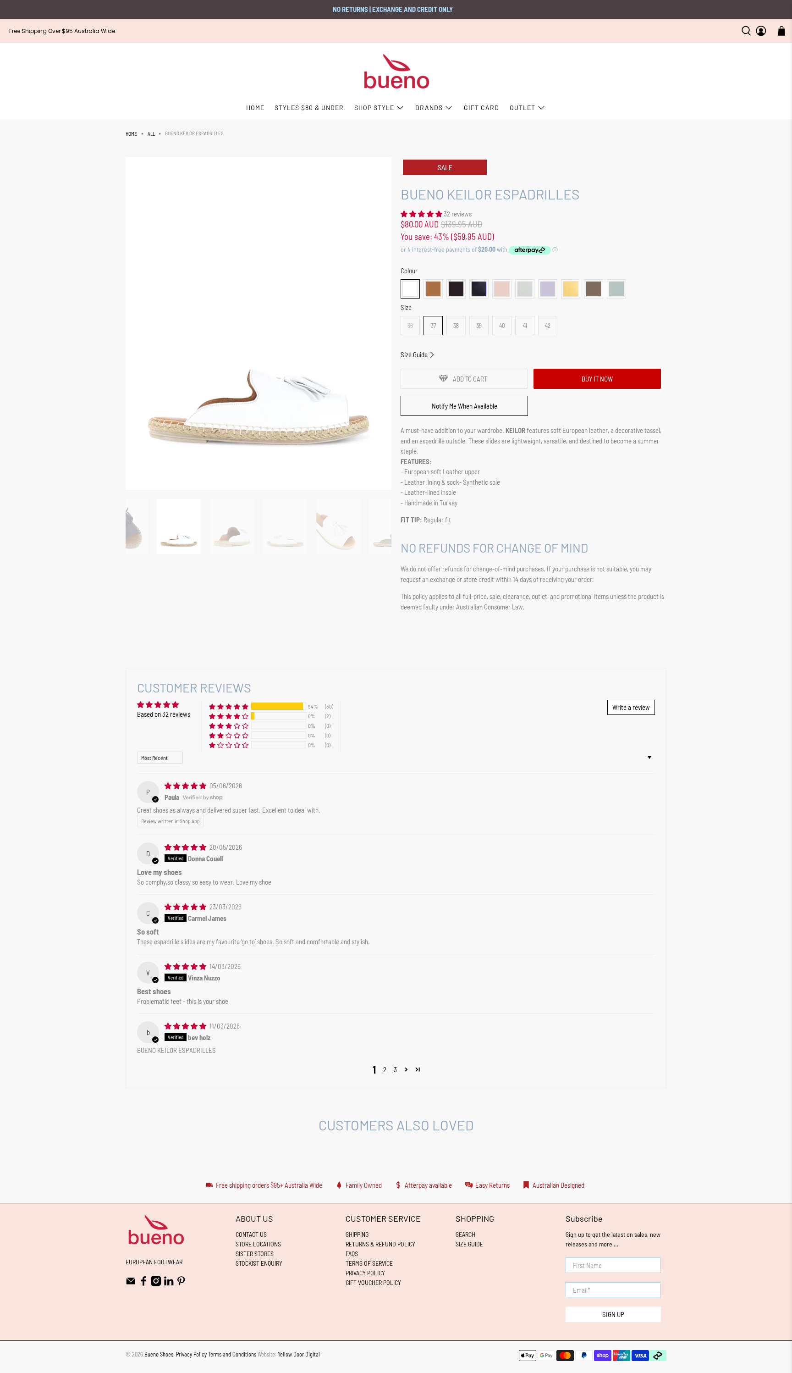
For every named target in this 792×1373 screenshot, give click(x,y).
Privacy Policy (191, 1354)
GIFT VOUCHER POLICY (373, 1282)
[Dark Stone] (593, 289)
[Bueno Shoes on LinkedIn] (169, 1284)
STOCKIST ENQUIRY (259, 1263)
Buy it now (597, 379)
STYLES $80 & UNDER (309, 107)
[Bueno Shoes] (396, 72)
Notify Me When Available (464, 406)
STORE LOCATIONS (258, 1244)
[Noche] (570, 289)
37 (433, 325)
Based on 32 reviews (163, 714)
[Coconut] (433, 289)
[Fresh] (524, 289)
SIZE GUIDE (469, 1244)
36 (410, 325)
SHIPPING (357, 1234)
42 (547, 325)
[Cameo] (502, 289)
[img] (185, 785)
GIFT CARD (481, 107)
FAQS (352, 1253)
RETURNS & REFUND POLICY (380, 1244)
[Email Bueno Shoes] (131, 1284)
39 (479, 325)
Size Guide (415, 354)
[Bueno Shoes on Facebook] (143, 1284)
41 (525, 325)
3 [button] (395, 1069)
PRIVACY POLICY (365, 1273)
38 (456, 325)
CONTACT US (251, 1234)
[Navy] (479, 289)
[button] (421, 214)
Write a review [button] (631, 707)
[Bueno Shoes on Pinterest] (181, 1284)
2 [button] (384, 1069)
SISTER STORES (255, 1253)
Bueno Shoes (158, 1354)
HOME (255, 107)
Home (131, 133)
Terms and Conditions (232, 1354)
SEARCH (465, 1234)
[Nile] (616, 289)
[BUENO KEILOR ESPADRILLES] (258, 323)
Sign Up (613, 1314)
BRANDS (429, 107)
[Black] (456, 289)
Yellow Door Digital (299, 1354)
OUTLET (522, 107)
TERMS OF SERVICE (369, 1263)
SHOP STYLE (374, 107)
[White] (410, 289)
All (151, 133)
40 (502, 325)
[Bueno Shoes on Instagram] (156, 1284)
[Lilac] (547, 289)
